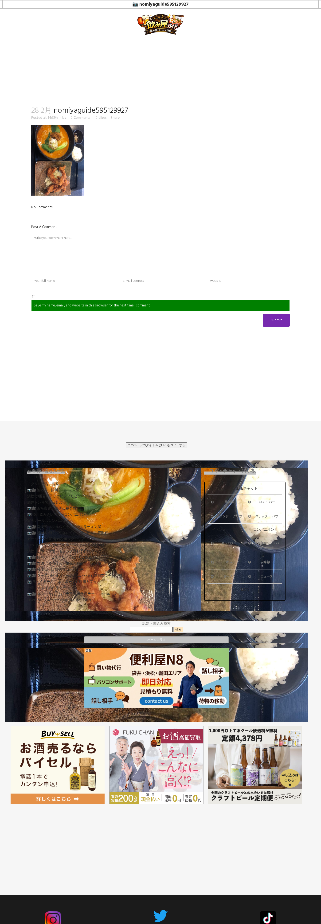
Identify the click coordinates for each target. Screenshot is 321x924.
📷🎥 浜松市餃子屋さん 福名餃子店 (55, 508)
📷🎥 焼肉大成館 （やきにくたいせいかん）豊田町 (67, 533)
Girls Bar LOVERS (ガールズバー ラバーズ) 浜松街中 (66, 545)
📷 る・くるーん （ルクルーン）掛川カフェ (62, 582)
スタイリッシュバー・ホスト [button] (266, 545)
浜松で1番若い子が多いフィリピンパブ (57, 496)
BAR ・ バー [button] (266, 502)
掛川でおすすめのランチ (46, 588)
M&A (245, 590)
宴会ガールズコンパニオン (48, 521)
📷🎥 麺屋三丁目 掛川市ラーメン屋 (55, 569)
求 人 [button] (229, 562)
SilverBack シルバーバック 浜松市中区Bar (59, 600)
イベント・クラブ (226, 530)
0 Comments (80, 118)
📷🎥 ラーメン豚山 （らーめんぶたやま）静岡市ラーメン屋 (74, 576)
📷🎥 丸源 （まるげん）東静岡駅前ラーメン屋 (64, 563)
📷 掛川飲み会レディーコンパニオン (56, 515)
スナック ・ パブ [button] (266, 516)
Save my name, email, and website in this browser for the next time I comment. (92, 305)
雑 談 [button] (266, 562)
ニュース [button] (267, 576)
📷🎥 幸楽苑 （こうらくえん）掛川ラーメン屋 (64, 527)
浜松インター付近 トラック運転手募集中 (60, 551)
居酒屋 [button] (229, 502)
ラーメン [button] (229, 576)
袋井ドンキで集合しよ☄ (46, 502)
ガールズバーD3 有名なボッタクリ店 (56, 539)
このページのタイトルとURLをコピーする (156, 445)
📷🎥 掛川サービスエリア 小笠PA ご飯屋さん (63, 557)
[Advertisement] (157, 841)
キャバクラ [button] (229, 543)
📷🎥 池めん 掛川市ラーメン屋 (53, 490)
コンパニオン (263, 530)
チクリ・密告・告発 (43, 484)
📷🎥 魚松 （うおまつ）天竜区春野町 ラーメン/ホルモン (72, 594)
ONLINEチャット (245, 488)
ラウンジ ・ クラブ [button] (229, 516)
